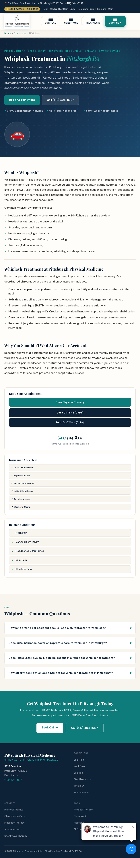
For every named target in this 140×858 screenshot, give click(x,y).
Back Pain (21, 560)
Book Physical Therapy (70, 402)
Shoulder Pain (23, 569)
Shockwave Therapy (15, 835)
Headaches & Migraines (29, 550)
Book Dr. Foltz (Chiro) (70, 412)
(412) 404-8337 (74, 3)
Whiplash (79, 785)
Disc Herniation (82, 779)
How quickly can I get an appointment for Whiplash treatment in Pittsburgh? (61, 673)
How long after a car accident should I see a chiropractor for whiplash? (57, 628)
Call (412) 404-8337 (60, 100)
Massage (79, 822)
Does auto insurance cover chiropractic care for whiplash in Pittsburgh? (58, 643)
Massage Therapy (14, 822)
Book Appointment (22, 100)
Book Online (50, 727)
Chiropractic (81, 816)
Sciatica (78, 772)
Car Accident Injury (27, 541)
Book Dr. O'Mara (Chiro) (70, 422)
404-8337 (70, 437)
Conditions (20, 33)
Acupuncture (12, 829)
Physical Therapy (13, 809)
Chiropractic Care (14, 816)
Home (7, 33)
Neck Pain (21, 532)
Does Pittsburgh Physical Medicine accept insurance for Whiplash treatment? (62, 658)
